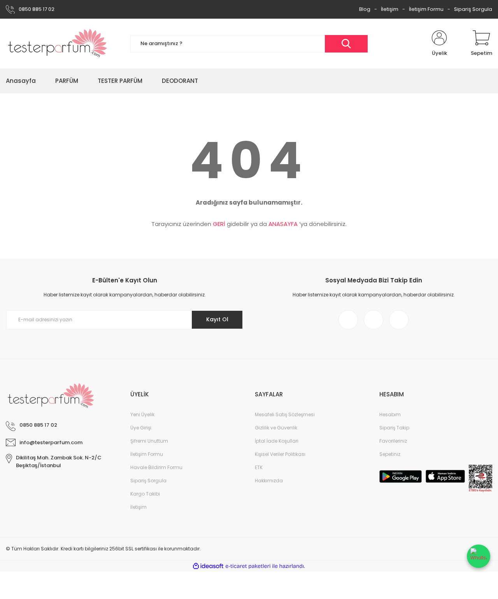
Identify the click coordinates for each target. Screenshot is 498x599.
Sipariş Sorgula (473, 9)
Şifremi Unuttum (149, 441)
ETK (259, 467)
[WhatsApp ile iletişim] (478, 556)
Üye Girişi (140, 427)
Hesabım (390, 414)
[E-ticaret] (248, 566)
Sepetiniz (389, 454)
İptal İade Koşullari (276, 441)
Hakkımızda (269, 480)
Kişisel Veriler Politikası (280, 454)
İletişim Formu (426, 9)
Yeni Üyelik (142, 414)
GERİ (219, 224)
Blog (364, 9)
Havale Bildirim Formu (156, 467)
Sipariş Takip (394, 427)
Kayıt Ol (217, 319)
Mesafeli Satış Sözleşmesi (285, 414)
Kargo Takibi (145, 493)
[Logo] (58, 43)
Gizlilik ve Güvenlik (276, 427)
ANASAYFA (283, 224)
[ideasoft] (208, 566)
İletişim (389, 9)
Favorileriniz (393, 441)
